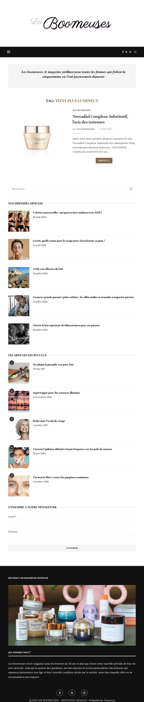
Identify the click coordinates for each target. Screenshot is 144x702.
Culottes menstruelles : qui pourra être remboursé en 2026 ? (67, 212)
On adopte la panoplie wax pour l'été (53, 364)
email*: (12, 516)
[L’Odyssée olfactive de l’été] (18, 277)
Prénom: (13, 531)
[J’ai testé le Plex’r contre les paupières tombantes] (18, 485)
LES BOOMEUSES (48, 700)
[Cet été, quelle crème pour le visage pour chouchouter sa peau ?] (18, 249)
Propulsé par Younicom (102, 700)
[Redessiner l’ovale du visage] (18, 429)
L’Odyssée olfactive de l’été (48, 269)
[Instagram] (130, 52)
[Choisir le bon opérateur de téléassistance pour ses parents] (18, 333)
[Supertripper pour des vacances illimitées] (18, 401)
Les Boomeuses (85, 128)
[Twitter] (126, 52)
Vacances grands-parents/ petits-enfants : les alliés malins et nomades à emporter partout (83, 297)
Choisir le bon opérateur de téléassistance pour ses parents (66, 325)
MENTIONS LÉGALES (73, 700)
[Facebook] (122, 52)
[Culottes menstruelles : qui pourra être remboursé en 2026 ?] (18, 221)
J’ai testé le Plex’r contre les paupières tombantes (61, 477)
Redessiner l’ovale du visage (49, 421)
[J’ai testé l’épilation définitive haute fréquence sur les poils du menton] (18, 457)
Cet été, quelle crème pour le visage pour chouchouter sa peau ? (69, 240)
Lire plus (103, 160)
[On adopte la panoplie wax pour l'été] (18, 373)
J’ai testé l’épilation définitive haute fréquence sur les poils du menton (72, 449)
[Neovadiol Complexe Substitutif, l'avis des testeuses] (37, 138)
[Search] (135, 52)
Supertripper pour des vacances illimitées (56, 392)
